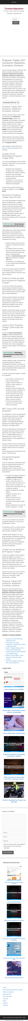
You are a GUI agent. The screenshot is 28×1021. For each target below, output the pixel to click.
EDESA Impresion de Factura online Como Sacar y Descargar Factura (14, 778)
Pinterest (5, 998)
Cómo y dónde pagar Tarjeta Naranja (14, 733)
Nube (4, 1001)
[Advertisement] (14, 42)
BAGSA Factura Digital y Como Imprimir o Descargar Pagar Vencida (14, 657)
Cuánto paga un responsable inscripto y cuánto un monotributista (14, 711)
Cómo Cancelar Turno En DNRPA (14, 689)
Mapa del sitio (7, 994)
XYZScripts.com (20, 1020)
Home (4, 987)
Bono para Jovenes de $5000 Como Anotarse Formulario (14, 939)
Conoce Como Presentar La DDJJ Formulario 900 (14, 958)
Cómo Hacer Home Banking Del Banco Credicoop (14, 883)
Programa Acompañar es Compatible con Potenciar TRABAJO (14, 755)
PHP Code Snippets (8, 1020)
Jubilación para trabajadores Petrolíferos (14, 920)
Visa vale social (7, 996)
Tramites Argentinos (14, 8)
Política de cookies (8, 992)
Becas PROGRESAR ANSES (14, 902)
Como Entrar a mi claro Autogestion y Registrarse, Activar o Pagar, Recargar (15, 644)
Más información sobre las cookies (13, 990)
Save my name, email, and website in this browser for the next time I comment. (14, 846)
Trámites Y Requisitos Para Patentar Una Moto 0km (14, 801)
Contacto (5, 1005)
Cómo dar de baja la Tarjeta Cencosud (14, 977)
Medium (5, 1003)
